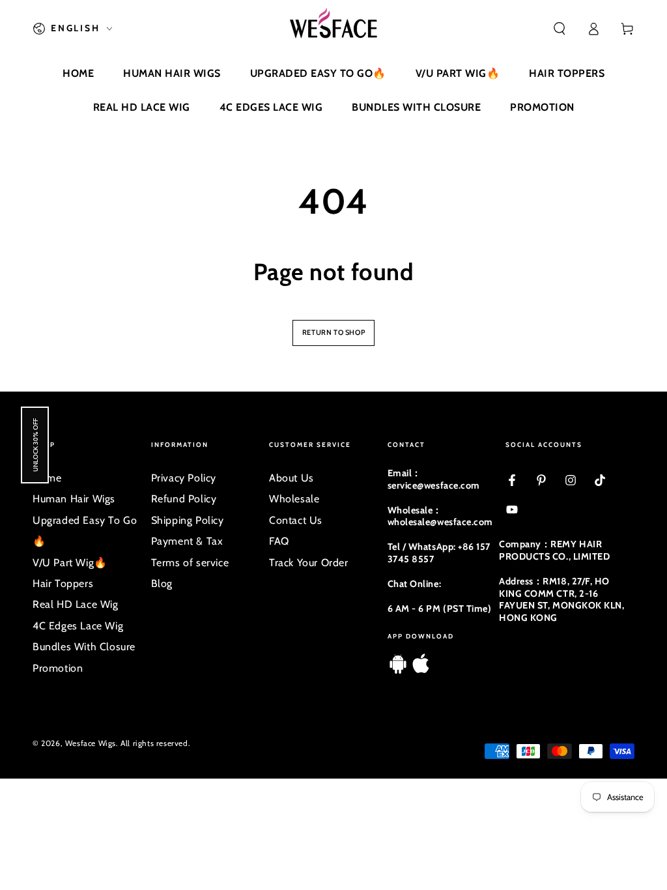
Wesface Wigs (90, 743)
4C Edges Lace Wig (78, 626)
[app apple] (420, 670)
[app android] (398, 670)
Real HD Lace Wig (76, 604)
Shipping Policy (187, 520)
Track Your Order (308, 562)
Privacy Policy (183, 478)
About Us (291, 478)
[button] (559, 28)
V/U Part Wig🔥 (70, 562)
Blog (162, 583)
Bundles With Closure (84, 646)
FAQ (279, 541)
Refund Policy (184, 499)
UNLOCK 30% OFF (35, 445)
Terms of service (190, 562)
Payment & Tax (187, 541)
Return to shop (333, 332)
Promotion (58, 668)
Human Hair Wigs (74, 499)
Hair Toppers (63, 583)
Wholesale (294, 499)
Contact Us (295, 520)
